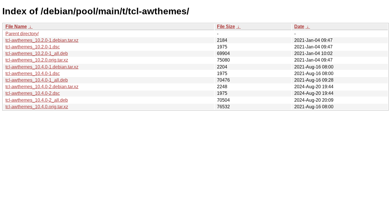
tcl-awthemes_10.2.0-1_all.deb (36, 53)
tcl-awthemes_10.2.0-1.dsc (32, 46)
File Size (226, 26)
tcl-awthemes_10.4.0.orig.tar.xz (36, 106)
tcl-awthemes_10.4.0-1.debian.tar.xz (41, 66)
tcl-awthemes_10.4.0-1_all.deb (36, 80)
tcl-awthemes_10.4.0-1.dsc (32, 73)
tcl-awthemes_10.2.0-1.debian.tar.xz (41, 40)
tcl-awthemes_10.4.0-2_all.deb (36, 100)
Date (299, 26)
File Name (16, 26)
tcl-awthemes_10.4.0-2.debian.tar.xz (41, 86)
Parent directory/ (22, 33)
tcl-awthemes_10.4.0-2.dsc (32, 93)
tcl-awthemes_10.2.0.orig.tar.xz (36, 60)
